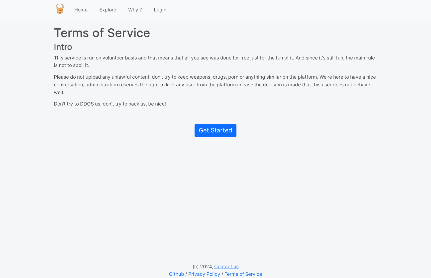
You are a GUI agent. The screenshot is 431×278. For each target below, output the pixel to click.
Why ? (135, 10)
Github (176, 274)
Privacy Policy (204, 274)
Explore (108, 10)
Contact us (226, 267)
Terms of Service (243, 274)
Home (81, 10)
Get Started (215, 130)
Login (160, 10)
